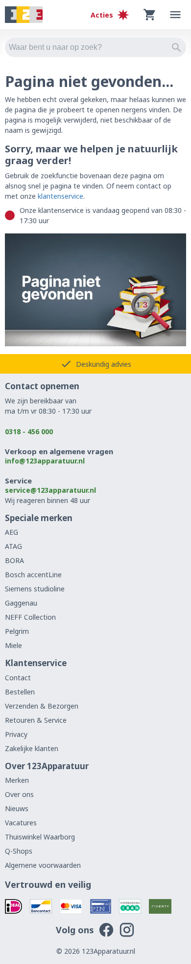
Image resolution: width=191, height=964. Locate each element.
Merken (17, 780)
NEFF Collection (30, 617)
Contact (18, 677)
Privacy (16, 734)
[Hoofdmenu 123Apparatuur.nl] (175, 14)
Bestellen (20, 691)
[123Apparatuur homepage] (24, 14)
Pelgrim (17, 631)
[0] (150, 14)
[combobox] (95, 47)
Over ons (19, 794)
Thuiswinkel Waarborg (40, 836)
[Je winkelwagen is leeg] (150, 14)
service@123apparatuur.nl (50, 490)
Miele (13, 645)
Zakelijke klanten (31, 748)
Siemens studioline (35, 588)
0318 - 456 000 (29, 431)
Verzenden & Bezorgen (41, 706)
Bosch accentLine (33, 574)
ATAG (13, 546)
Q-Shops (18, 851)
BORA (14, 560)
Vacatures (21, 822)
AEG (11, 532)
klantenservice (60, 196)
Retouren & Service (36, 720)
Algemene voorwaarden (43, 865)
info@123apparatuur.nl (45, 460)
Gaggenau (21, 603)
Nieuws (16, 808)
